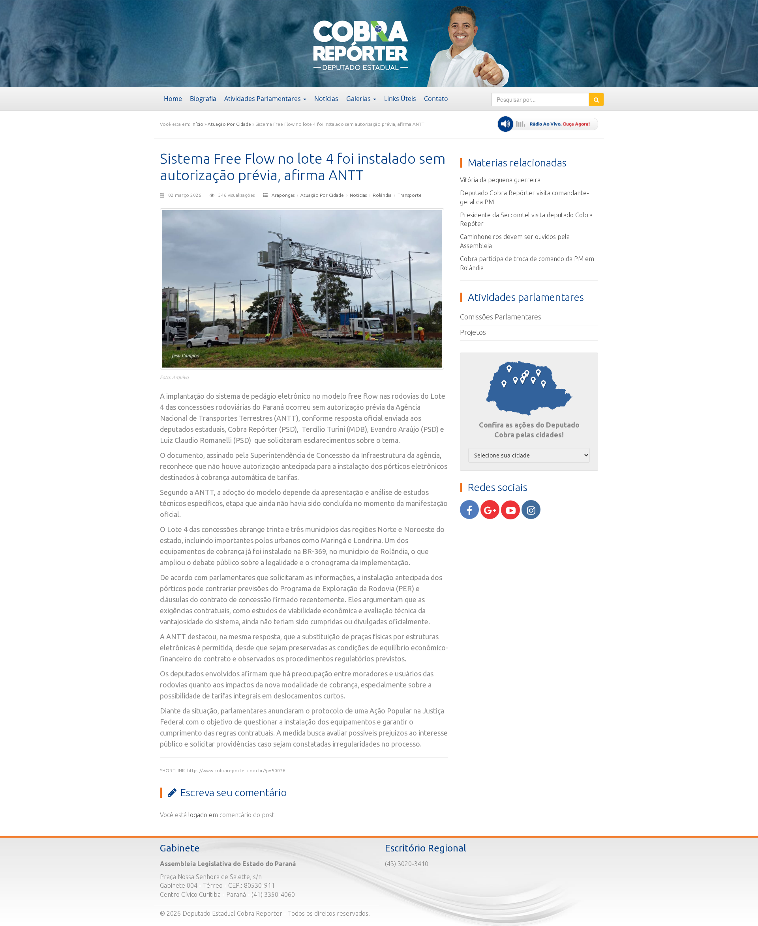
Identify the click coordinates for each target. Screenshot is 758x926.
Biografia (203, 98)
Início (197, 124)
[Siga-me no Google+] (489, 509)
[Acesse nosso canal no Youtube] (510, 509)
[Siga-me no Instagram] (531, 509)
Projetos (473, 332)
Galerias (359, 98)
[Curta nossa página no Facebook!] (469, 509)
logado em (203, 814)
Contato (436, 98)
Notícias (326, 98)
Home (173, 98)
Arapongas (283, 195)
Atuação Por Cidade (229, 124)
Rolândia (382, 195)
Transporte (410, 195)
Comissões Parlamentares (500, 317)
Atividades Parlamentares (263, 98)
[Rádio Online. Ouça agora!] (547, 124)
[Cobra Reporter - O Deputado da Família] (218, 43)
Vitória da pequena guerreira (500, 179)
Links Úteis (400, 98)
